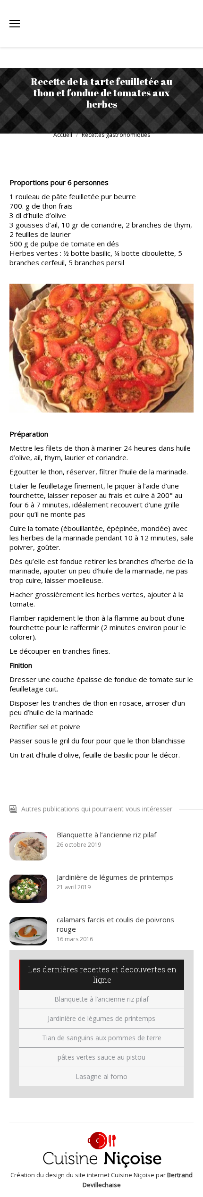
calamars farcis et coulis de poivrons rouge (115, 924)
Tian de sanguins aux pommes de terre (101, 1037)
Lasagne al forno (101, 1076)
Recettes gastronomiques (116, 135)
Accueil (62, 135)
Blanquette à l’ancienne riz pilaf (106, 834)
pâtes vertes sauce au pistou (101, 1057)
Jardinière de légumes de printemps (115, 877)
